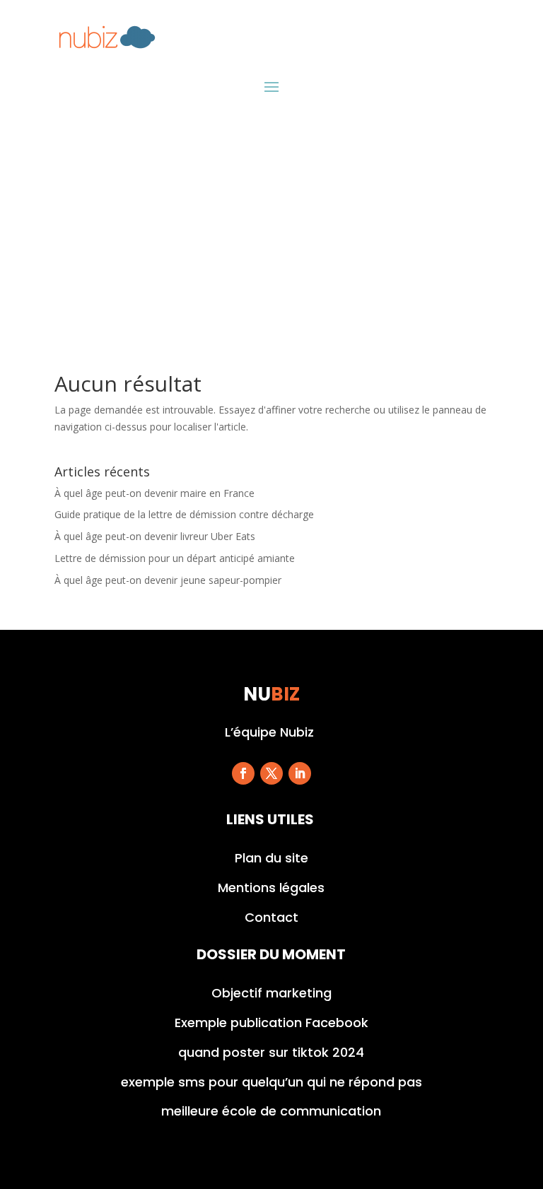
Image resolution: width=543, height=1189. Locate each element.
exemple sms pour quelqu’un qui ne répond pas (271, 1082)
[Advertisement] (271, 226)
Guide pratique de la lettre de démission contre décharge (184, 514)
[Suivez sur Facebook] (243, 773)
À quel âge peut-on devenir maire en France (154, 493)
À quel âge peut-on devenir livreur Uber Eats (154, 536)
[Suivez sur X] (271, 773)
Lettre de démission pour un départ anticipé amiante (174, 558)
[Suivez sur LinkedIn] (299, 773)
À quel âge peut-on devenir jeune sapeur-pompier (167, 580)
